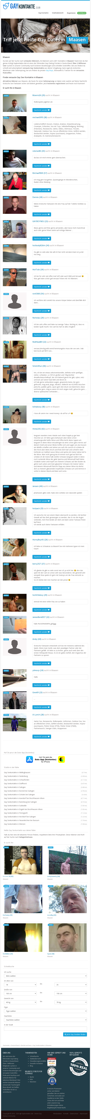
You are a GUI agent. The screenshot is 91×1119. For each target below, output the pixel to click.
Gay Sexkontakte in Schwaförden (45, 780)
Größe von (8, 989)
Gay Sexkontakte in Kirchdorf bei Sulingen (45, 816)
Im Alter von (8, 981)
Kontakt (65, 1114)
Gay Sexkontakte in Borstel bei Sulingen (45, 791)
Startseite (6, 1045)
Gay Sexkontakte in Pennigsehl (45, 813)
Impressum (84, 1114)
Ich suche (7, 972)
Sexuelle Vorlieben (36, 1063)
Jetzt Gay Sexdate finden (75, 1034)
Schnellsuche (34, 1056)
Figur (6, 1007)
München (33, 1082)
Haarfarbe (8, 1016)
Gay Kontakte (43, 13)
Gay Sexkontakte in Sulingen (45, 787)
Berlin (32, 1077)
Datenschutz (74, 1114)
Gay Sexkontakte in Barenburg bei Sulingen (45, 802)
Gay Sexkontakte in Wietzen (45, 824)
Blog (31, 1066)
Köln (31, 1079)
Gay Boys (49, 70)
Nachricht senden (41, 110)
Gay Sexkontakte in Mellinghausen (45, 772)
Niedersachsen (26, 1045)
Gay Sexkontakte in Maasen (42, 1045)
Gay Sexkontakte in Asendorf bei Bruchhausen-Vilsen (45, 798)
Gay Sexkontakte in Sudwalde (45, 805)
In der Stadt (8, 1025)
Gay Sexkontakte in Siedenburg (45, 776)
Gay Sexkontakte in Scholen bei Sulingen (45, 794)
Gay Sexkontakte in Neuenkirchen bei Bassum (45, 820)
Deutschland (15, 1045)
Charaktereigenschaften (38, 1061)
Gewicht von (9, 998)
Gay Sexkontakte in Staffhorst (45, 783)
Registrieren (76, 13)
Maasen (56, 95)
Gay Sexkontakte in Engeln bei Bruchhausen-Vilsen (45, 809)
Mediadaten (57, 1114)
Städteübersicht (58, 13)
